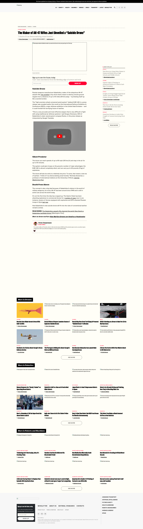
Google (18, 345)
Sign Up (78, 83)
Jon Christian (116, 99)
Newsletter (108, 7)
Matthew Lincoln (49, 483)
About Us (52, 506)
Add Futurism (50, 39)
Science (81, 7)
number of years (70, 198)
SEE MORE (71, 357)
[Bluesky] (34, 231)
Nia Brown (48, 457)
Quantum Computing (77, 476)
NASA (101, 319)
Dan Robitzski (104, 326)
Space (87, 7)
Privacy (105, 112)
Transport (94, 7)
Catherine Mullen (105, 391)
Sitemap (67, 509)
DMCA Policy (60, 509)
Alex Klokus (104, 483)
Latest (102, 7)
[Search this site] (114, 7)
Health (67, 7)
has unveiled (45, 94)
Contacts (80, 506)
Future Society (107, 502)
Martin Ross (104, 457)
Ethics (104, 69)
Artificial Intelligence (106, 385)
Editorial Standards (66, 506)
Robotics (29, 26)
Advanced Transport (109, 497)
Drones (34, 26)
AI (55, 7)
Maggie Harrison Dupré (109, 77)
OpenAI (105, 80)
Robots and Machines (22, 26)
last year (45, 202)
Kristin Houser (104, 352)
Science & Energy (107, 510)
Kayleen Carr (21, 483)
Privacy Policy (52, 1)
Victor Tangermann (23, 39)
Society (61, 7)
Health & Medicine (21, 385)
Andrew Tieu (21, 457)
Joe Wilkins (106, 120)
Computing (47, 476)
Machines (74, 7)
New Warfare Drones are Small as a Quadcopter (67, 217)
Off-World (75, 385)
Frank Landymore (108, 109)
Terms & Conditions (51, 509)
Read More (114, 125)
